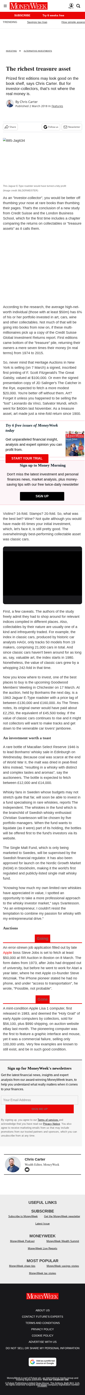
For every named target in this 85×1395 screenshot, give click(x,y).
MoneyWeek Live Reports (42, 1248)
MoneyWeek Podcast (22, 1241)
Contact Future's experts (42, 1316)
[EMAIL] (28, 1169)
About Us (43, 1310)
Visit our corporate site (56, 1379)
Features (57, 106)
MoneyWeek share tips (22, 1265)
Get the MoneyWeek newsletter (62, 1216)
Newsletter (74, 127)
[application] (42, 573)
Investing (11, 51)
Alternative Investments (38, 51)
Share (12, 127)
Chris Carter (29, 102)
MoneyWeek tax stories (42, 1273)
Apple (7, 953)
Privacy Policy (42, 1329)
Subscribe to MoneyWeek (23, 1216)
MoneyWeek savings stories (63, 1265)
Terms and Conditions (43, 1323)
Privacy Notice (51, 1123)
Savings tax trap (37, 22)
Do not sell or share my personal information (42, 1348)
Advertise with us (43, 1341)
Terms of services (48, 1119)
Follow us (53, 127)
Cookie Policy (42, 1335)
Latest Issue (42, 1223)
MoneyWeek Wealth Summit (62, 1241)
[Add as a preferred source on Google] (42, 1362)
